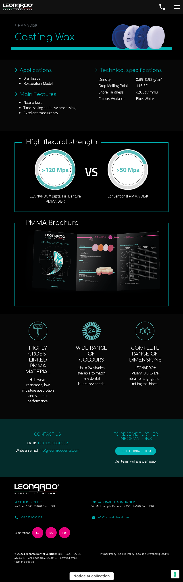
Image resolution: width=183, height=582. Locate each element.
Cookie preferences (147, 554)
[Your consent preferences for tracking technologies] (175, 574)
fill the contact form (136, 451)
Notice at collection (91, 576)
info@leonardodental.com (59, 450)
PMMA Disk (27, 25)
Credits (164, 554)
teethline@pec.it (24, 561)
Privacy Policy (108, 554)
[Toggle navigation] (176, 7)
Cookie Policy (126, 554)
